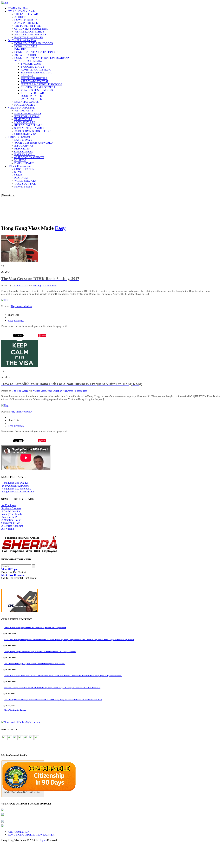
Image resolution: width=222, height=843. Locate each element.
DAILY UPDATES (24, 163)
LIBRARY (19, 136)
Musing (37, 285)
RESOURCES (22, 148)
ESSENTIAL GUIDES (26, 101)
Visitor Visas (39, 390)
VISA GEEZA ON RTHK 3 (29, 31)
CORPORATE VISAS (26, 134)
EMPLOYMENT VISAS (27, 113)
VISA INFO (21, 107)
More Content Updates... (15, 710)
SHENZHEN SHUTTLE (34, 78)
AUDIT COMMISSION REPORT (32, 131)
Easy (60, 228)
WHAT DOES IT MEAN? (28, 60)
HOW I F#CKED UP (25, 20)
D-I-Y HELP (22, 40)
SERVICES (20, 166)
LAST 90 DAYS (23, 139)
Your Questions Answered (15, 485)
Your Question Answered (60, 390)
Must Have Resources (13, 575)
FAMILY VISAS (23, 119)
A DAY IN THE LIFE (26, 22)
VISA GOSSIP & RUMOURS (37, 90)
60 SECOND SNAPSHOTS (29, 157)
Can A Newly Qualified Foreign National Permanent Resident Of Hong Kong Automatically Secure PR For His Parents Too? (53, 700)
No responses (50, 285)
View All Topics (10, 569)
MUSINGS (20, 160)
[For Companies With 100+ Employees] (29, 552)
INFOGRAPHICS (24, 145)
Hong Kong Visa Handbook (16, 488)
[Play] (4, 300)
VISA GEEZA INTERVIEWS (30, 34)
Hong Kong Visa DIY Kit (15, 482)
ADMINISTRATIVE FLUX (36, 69)
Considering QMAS (11, 522)
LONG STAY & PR (24, 122)
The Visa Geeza (20, 285)
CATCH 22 (27, 75)
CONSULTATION (24, 169)
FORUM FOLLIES (24, 104)
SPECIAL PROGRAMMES (29, 128)
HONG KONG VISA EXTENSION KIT (36, 52)
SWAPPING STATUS (32, 66)
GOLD (18, 175)
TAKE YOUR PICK (25, 183)
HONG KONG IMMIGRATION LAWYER (31, 834)
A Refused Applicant (12, 525)
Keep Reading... (16, 320)
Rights (43, 840)
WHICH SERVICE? (25, 180)
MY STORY (21, 11)
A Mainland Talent (10, 520)
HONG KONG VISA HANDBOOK (33, 43)
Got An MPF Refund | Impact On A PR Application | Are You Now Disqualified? (35, 628)
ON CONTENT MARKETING (31, 28)
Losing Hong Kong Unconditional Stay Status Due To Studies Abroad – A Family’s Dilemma (40, 652)
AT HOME (20, 17)
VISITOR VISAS (23, 110)
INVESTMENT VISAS (26, 116)
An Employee (8, 505)
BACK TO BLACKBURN (28, 37)
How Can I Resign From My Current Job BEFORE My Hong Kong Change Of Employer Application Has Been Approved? (52, 688)
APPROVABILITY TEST (34, 81)
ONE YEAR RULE (31, 98)
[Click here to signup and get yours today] (111, 601)
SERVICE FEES (23, 186)
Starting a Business (11, 508)
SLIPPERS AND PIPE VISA (36, 72)
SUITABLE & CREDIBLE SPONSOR (41, 84)
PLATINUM (21, 177)
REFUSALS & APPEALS (28, 125)
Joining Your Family (11, 514)
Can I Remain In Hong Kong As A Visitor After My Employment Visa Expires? (34, 664)
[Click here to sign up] (20, 722)
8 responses (81, 390)
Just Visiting (7, 528)
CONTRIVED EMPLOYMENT (38, 87)
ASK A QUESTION (25, 55)
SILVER (18, 172)
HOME (18, 8)
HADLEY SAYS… (24, 154)
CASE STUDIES (23, 151)
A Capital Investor (10, 511)
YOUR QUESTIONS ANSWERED (33, 142)
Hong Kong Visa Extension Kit (18, 491)
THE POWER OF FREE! (27, 25)
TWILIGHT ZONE (31, 63)
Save (43, 335)
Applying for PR (10, 517)
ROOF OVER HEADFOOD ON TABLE (32, 94)
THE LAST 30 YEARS (26, 14)
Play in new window (21, 306)
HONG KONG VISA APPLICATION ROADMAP (41, 58)
